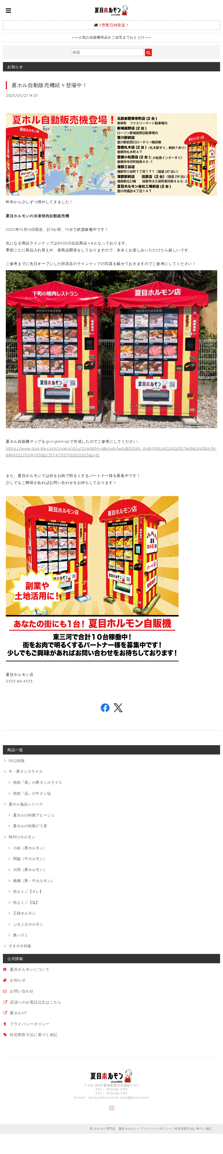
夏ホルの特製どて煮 (30, 825)
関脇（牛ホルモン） (30, 858)
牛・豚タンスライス (26, 771)
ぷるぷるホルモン (28, 924)
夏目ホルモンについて (30, 969)
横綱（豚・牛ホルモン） (34, 880)
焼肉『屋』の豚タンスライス (37, 782)
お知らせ (18, 980)
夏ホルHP (18, 1012)
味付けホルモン (22, 836)
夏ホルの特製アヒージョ (34, 815)
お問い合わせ (22, 991)
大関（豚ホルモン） (30, 869)
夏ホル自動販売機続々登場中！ (49, 85)
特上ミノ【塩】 (26, 902)
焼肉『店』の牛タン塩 (32, 793)
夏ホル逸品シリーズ (26, 804)
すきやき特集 (20, 945)
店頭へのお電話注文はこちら (36, 1002)
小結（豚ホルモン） (30, 847)
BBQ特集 (17, 760)
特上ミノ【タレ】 (28, 891)
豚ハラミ (20, 935)
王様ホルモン (24, 913)
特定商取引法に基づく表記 (33, 1034)
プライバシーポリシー (30, 1023)
